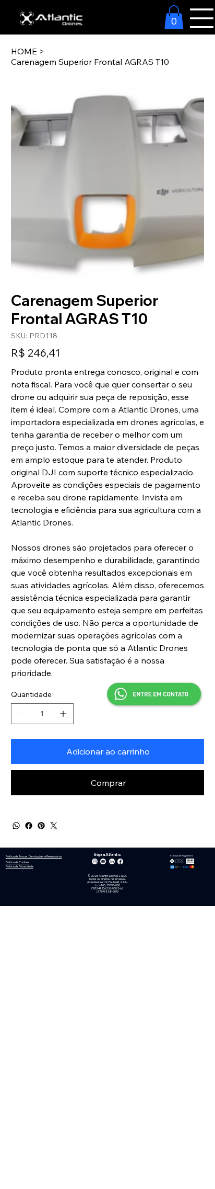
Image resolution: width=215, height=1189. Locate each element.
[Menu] (201, 18)
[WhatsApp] (16, 825)
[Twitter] (54, 825)
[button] (174, 17)
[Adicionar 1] (63, 713)
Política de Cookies (17, 862)
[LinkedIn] (112, 861)
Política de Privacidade (19, 866)
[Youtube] (103, 861)
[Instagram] (95, 861)
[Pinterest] (41, 825)
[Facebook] (28, 825)
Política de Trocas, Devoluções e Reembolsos (34, 856)
